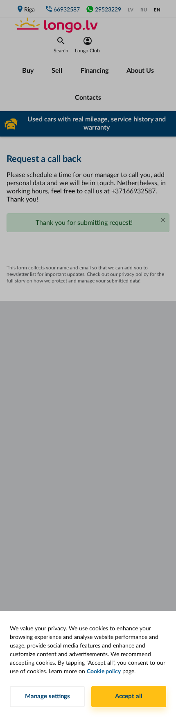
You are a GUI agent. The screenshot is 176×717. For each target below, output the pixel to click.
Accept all (128, 696)
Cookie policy (104, 671)
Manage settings (47, 696)
